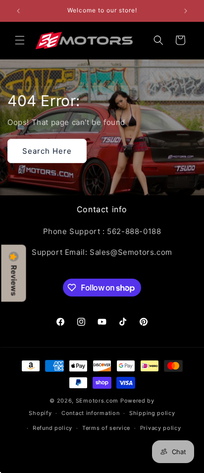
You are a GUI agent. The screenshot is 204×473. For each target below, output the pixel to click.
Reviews (14, 280)
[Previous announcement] (18, 11)
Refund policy (52, 427)
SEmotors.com (97, 400)
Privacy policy (160, 427)
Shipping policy (152, 413)
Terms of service (106, 427)
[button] (20, 40)
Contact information (90, 413)
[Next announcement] (186, 11)
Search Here (47, 151)
